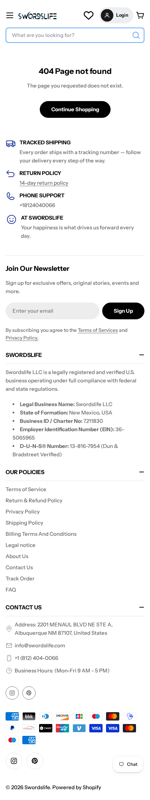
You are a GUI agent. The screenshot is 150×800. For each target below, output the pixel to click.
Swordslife (37, 787)
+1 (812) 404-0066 (36, 658)
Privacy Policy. (22, 338)
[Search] (136, 35)
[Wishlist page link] (88, 15)
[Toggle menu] (10, 15)
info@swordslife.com (40, 645)
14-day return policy (44, 183)
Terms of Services (98, 330)
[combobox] (75, 35)
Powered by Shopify (76, 787)
